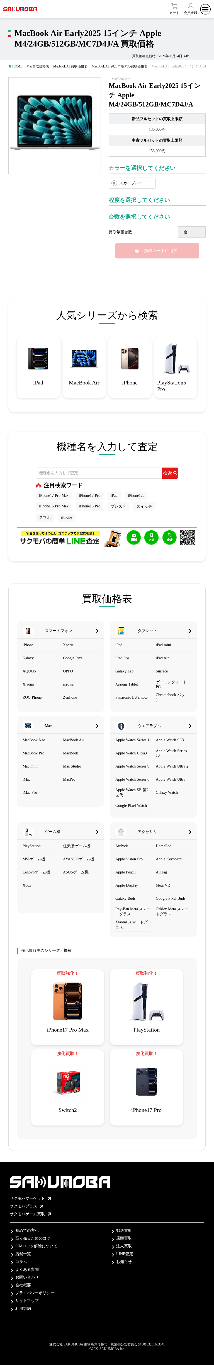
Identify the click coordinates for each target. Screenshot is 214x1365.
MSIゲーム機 (34, 859)
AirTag (161, 872)
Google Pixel (73, 658)
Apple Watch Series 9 (132, 766)
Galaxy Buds (125, 898)
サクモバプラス (23, 1206)
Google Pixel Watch (131, 805)
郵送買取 (124, 1230)
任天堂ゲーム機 (76, 846)
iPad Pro (122, 658)
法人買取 (124, 1246)
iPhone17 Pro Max (54, 495)
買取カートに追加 (160, 250)
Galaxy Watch (167, 792)
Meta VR (163, 885)
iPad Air (162, 658)
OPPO (68, 671)
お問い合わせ (27, 1277)
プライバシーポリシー (34, 1293)
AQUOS (29, 671)
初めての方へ (27, 1230)
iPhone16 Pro (89, 506)
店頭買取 (124, 1238)
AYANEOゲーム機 (78, 859)
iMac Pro (30, 792)
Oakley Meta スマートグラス (172, 911)
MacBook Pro (33, 753)
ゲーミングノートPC (171, 684)
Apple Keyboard (169, 859)
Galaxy (28, 658)
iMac (26, 779)
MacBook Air (73, 740)
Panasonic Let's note (131, 697)
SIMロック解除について (36, 1246)
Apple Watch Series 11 (133, 740)
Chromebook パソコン (172, 697)
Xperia (68, 645)
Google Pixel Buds (170, 898)
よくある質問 (27, 1269)
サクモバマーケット (27, 1198)
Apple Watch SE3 (170, 740)
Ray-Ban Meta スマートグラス (133, 911)
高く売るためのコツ (32, 1238)
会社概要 (23, 1285)
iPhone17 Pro (89, 495)
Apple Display (126, 885)
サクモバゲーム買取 (27, 1214)
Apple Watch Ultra (170, 779)
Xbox (27, 885)
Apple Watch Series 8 (132, 779)
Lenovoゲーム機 (36, 872)
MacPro (69, 779)
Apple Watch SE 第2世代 (132, 792)
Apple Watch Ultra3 (131, 753)
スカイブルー (131, 183)
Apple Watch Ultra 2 (172, 766)
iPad (114, 495)
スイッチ (144, 506)
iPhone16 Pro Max (54, 506)
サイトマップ (27, 1301)
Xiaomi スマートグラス (131, 924)
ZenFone (70, 697)
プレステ (118, 506)
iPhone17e (136, 495)
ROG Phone (32, 697)
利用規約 (23, 1308)
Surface (162, 671)
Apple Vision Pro (129, 859)
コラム (21, 1262)
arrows (68, 684)
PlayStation (32, 846)
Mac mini (30, 766)
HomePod (163, 846)
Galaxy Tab (124, 671)
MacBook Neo (34, 740)
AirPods (121, 846)
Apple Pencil (125, 872)
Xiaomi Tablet (126, 684)
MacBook (70, 753)
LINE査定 (124, 1254)
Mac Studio (72, 766)
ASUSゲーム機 (76, 872)
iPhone (66, 517)
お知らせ (124, 1262)
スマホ (45, 517)
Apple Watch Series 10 (171, 753)
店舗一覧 (23, 1254)
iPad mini (163, 645)
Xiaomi (28, 684)
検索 (167, 473)
